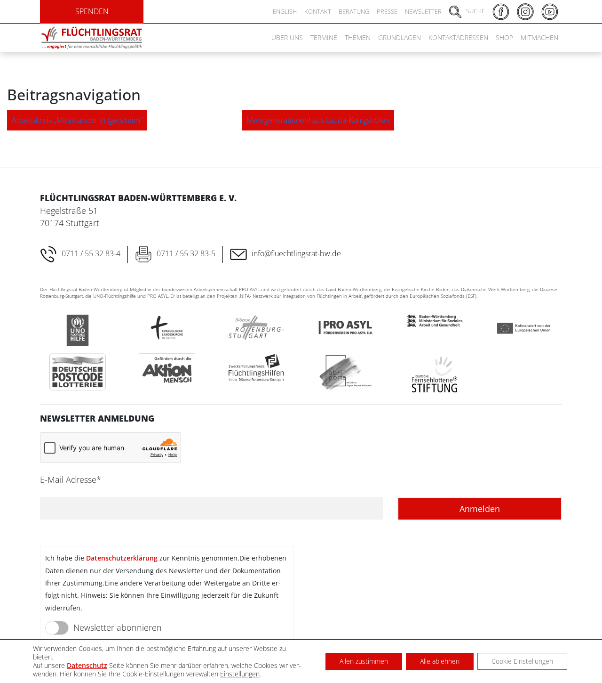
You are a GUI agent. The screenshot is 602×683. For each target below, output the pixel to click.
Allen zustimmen (364, 661)
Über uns (287, 37)
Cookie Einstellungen (522, 661)
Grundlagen (399, 37)
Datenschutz (87, 665)
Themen (358, 37)
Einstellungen (240, 674)
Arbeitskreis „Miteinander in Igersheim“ (77, 120)
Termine (323, 37)
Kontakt (317, 11)
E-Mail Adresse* (70, 479)
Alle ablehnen (439, 661)
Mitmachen (539, 37)
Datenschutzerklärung (122, 557)
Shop (504, 37)
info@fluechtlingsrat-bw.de (296, 253)
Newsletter (423, 11)
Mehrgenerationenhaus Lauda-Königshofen (317, 120)
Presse (387, 11)
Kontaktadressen (458, 37)
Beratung (354, 11)
